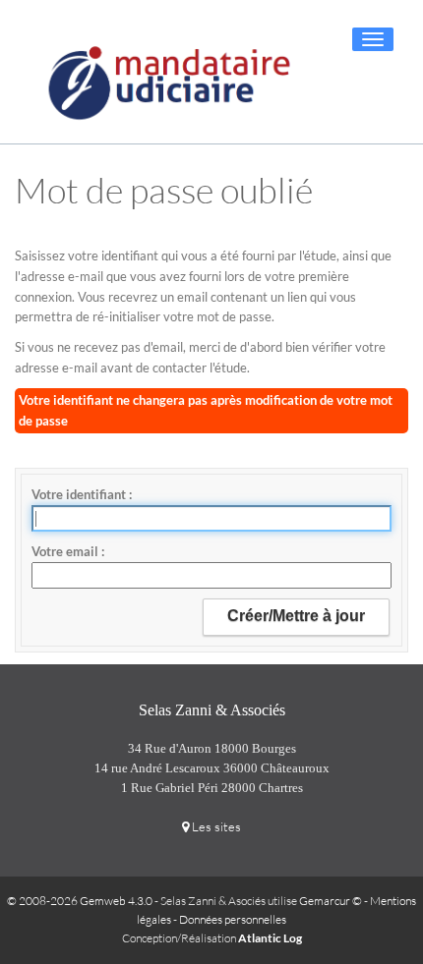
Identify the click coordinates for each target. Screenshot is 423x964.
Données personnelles (232, 919)
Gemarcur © (330, 900)
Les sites (215, 826)
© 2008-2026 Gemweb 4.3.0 (79, 900)
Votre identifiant (80, 494)
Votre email (66, 551)
